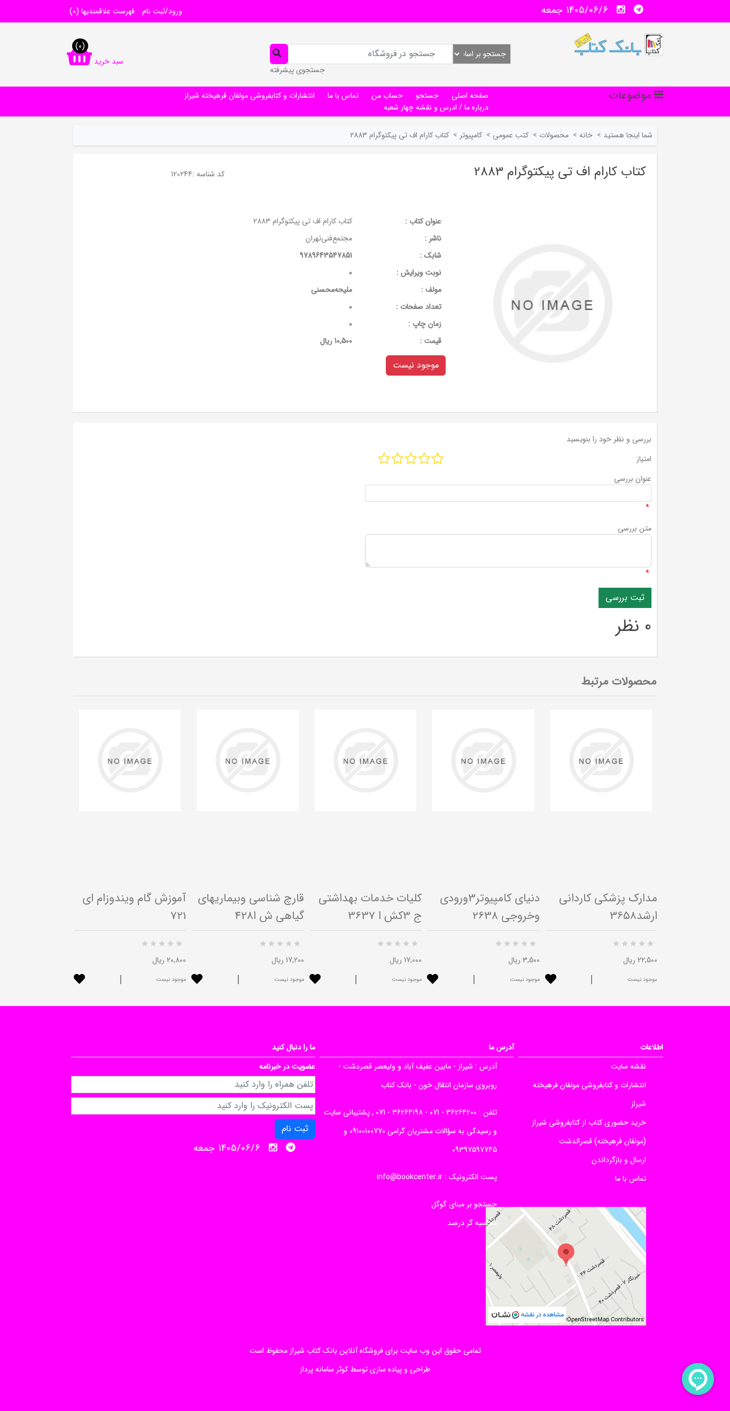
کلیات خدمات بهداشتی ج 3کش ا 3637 (370, 907)
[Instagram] (621, 9)
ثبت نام (295, 1128)
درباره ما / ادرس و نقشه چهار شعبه (436, 107)
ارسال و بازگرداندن (619, 1160)
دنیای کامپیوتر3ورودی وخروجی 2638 (490, 907)
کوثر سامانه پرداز (324, 1369)
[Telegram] (638, 9)
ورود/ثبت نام (162, 11)
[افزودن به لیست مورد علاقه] (79, 980)
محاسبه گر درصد (472, 1223)
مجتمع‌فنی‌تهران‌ (329, 238)
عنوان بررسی (632, 479)
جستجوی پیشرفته (297, 70)
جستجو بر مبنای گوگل (464, 1204)
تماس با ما (343, 96)
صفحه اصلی (470, 96)
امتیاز (643, 459)
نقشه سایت (628, 1066)
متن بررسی (634, 528)
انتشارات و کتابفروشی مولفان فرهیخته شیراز (249, 96)
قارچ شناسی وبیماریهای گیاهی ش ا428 (251, 907)
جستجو (427, 96)
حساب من (387, 96)
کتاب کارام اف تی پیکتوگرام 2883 (302, 221)
